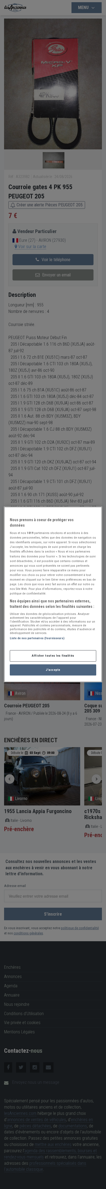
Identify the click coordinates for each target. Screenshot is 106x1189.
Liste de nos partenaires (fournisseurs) (37, 638)
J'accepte (53, 670)
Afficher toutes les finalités (53, 655)
